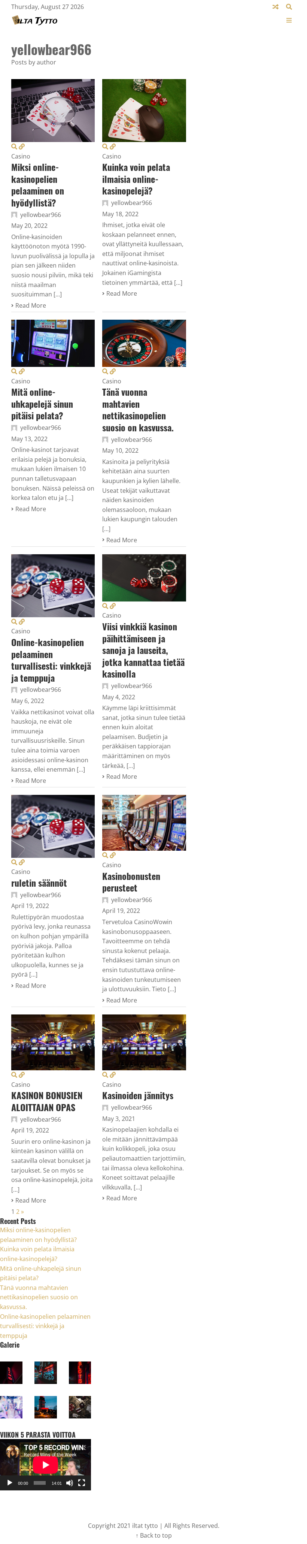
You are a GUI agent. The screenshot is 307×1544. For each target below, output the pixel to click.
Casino (20, 156)
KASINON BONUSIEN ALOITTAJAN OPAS (46, 1101)
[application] (45, 1464)
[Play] (9, 1483)
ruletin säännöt (39, 882)
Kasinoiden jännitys (137, 1095)
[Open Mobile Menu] (289, 20)
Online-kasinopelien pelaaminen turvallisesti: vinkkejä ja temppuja (51, 659)
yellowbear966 (40, 215)
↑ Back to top (154, 1535)
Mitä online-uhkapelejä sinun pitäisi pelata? (42, 403)
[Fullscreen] (81, 1483)
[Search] (289, 6)
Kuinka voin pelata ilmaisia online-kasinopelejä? (136, 178)
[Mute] (69, 1483)
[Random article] (275, 6)
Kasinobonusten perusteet (131, 882)
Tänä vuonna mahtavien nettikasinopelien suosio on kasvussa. (138, 409)
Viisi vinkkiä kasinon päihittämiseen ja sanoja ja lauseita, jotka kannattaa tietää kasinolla (143, 649)
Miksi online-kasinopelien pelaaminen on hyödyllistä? (37, 184)
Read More (30, 305)
